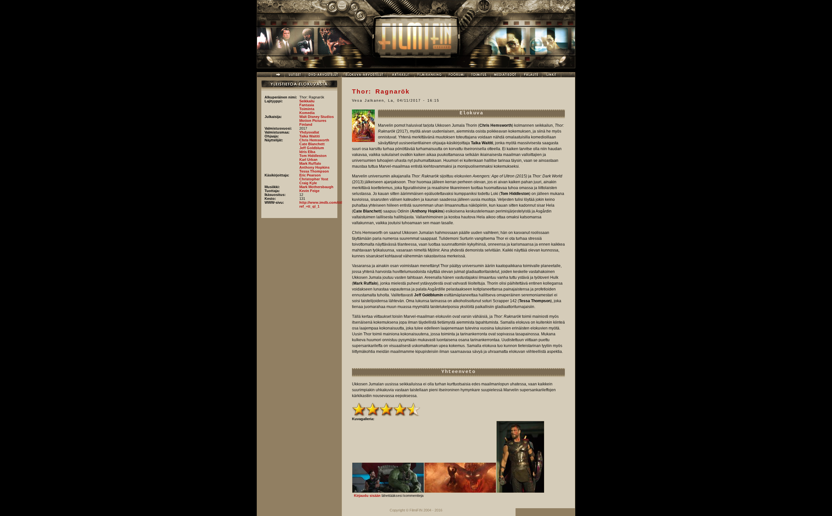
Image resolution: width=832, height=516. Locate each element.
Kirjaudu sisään (367, 495)
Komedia (307, 113)
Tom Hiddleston (313, 156)
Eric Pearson (310, 175)
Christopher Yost (313, 179)
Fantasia (306, 105)
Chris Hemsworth (314, 140)
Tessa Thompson (314, 171)
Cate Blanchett (312, 144)
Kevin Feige (309, 191)
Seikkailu (307, 101)
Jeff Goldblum (311, 148)
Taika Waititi (309, 136)
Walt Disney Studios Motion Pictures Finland (316, 120)
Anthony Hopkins (314, 167)
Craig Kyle (308, 183)
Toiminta (306, 109)
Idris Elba (307, 152)
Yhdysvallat (309, 132)
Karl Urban (308, 159)
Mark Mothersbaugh (316, 187)
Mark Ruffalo (310, 163)
